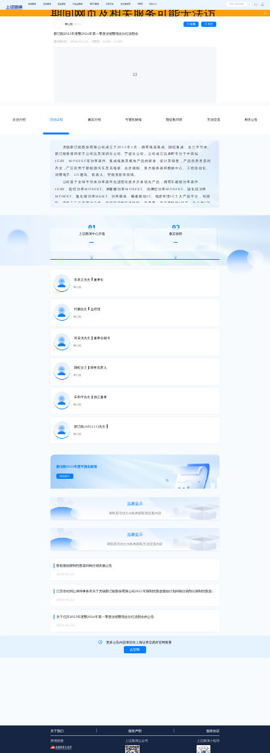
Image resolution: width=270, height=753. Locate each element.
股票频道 (32, 4)
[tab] (18, 120)
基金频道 (62, 4)
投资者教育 (125, 4)
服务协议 (213, 731)
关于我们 (57, 731)
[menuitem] (32, 5)
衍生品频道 (78, 4)
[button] (261, 5)
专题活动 (109, 4)
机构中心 (153, 4)
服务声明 (135, 731)
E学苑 (140, 4)
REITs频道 (94, 4)
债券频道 (47, 4)
